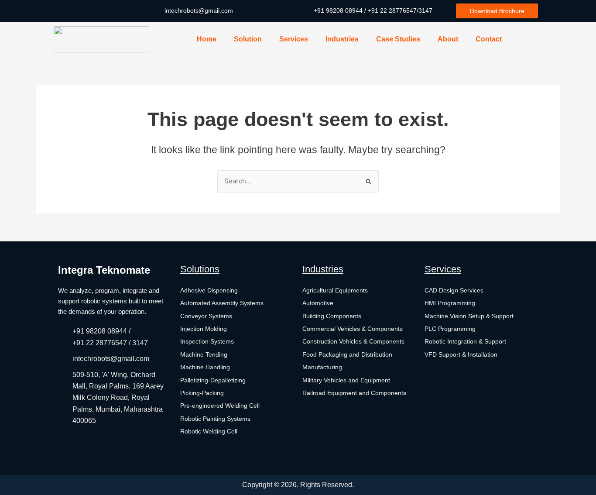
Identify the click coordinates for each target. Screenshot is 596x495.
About (448, 39)
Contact (489, 39)
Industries (342, 39)
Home (206, 39)
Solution (248, 39)
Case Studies (398, 39)
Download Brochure (497, 10)
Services (293, 39)
